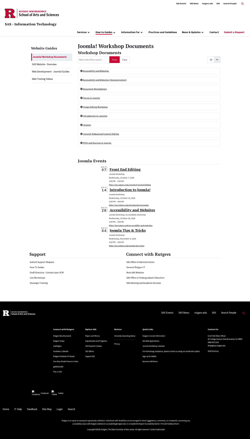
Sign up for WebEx (149, 356)
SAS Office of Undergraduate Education (145, 277)
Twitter (60, 393)
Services (82, 32)
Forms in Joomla (91, 97)
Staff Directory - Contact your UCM (47, 272)
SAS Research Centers (93, 346)
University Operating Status (124, 336)
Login (60, 409)
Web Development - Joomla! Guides (50, 71)
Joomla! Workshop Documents (50, 56)
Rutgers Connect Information (154, 336)
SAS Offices (89, 351)
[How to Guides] (114, 32)
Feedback (32, 409)
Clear (124, 59)
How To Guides (37, 267)
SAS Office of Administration (140, 262)
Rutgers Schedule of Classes (64, 356)
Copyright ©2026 (93, 429)
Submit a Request (234, 32)
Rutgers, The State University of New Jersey (117, 429)
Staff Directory (213, 351)
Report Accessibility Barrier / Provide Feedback (157, 424)
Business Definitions (150, 361)
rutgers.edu (207, 3)
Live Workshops (37, 277)
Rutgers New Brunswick (62, 336)
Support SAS (90, 356)
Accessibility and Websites (96, 70)
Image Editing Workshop (95, 106)
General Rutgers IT (135, 267)
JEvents (87, 124)
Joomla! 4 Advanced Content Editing (101, 133)
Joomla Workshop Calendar (154, 346)
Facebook (45, 393)
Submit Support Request (42, 262)
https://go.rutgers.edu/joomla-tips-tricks (126, 245)
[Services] (89, 32)
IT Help (18, 409)
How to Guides (104, 32)
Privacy (117, 344)
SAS (218, 3)
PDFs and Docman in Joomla (97, 142)
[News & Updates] (202, 32)
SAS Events (181, 3)
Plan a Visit (57, 372)
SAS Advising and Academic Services (143, 282)
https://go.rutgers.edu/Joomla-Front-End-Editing (130, 185)
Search (71, 409)
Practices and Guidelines (163, 32)
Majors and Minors (92, 336)
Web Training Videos (42, 79)
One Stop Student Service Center (65, 361)
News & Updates (191, 32)
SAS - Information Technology (31, 24)
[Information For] (142, 32)
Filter (114, 59)
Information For (130, 32)
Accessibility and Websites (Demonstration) (104, 79)
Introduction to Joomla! (95, 115)
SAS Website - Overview (44, 64)
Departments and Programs (96, 341)
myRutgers (57, 346)
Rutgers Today (58, 341)
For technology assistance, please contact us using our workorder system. (171, 351)
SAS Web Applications (151, 341)
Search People (230, 3)
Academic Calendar (60, 351)
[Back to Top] (243, 432)
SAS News (194, 3)
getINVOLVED (58, 366)
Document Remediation (95, 88)
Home (6, 409)
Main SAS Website (135, 272)
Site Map (47, 409)
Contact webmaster (157, 429)
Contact (214, 32)
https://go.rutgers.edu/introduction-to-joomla (129, 205)
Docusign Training (39, 282)
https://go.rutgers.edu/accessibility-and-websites (130, 225)
